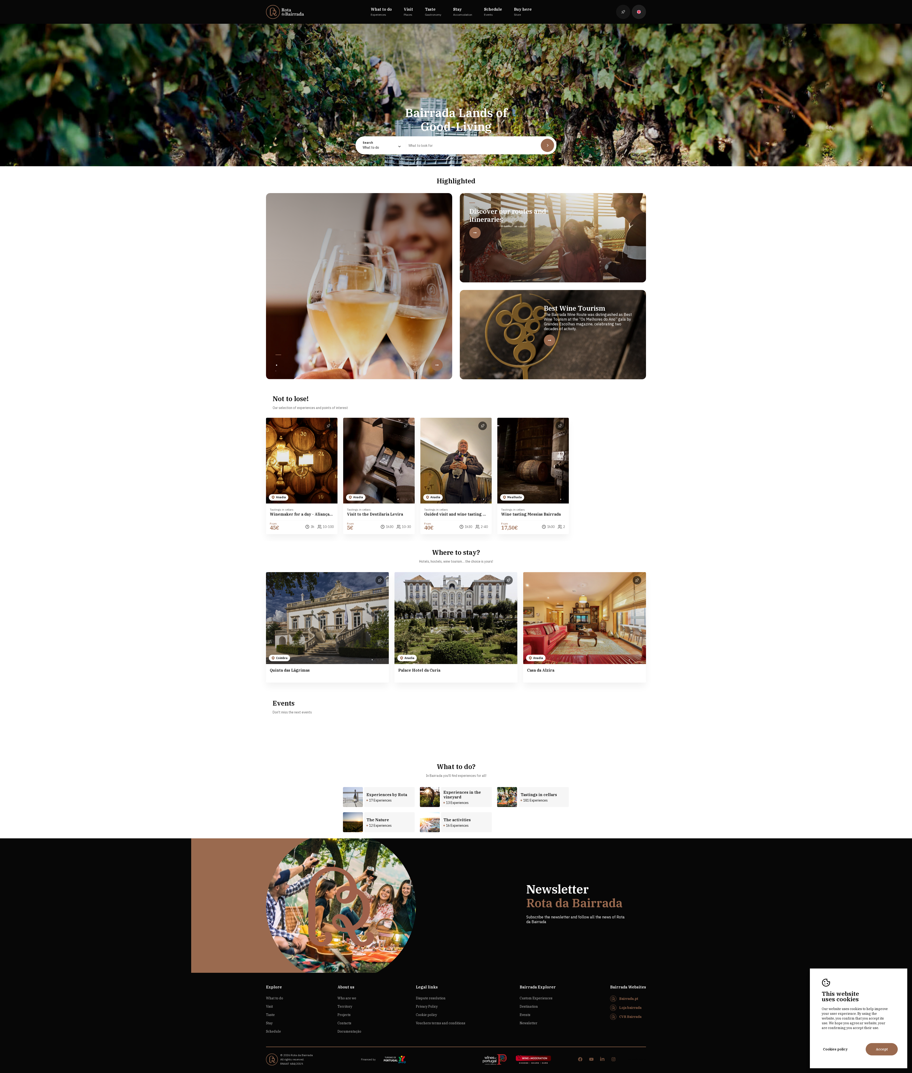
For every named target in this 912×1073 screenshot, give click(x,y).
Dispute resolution (431, 998)
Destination (529, 1006)
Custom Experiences (536, 998)
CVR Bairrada (630, 1017)
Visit (269, 1006)
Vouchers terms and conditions (440, 1023)
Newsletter (528, 1023)
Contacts (344, 1023)
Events (525, 1015)
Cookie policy (426, 1015)
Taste (270, 1015)
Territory (344, 1006)
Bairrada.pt (628, 999)
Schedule (273, 1031)
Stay (269, 1023)
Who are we (346, 998)
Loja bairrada (630, 1008)
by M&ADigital (637, 1059)
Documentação (349, 1031)
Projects (344, 1015)
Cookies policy (835, 1049)
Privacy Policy (427, 1006)
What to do (274, 998)
